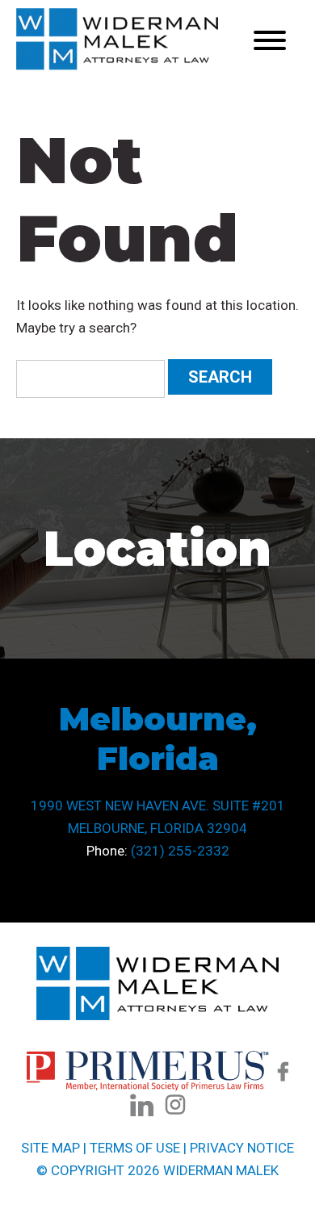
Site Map (50, 1148)
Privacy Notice (242, 1148)
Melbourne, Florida (158, 738)
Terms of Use (135, 1148)
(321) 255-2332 (180, 851)
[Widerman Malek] (117, 65)
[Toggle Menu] (270, 40)
